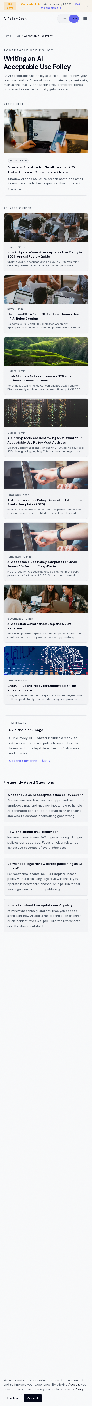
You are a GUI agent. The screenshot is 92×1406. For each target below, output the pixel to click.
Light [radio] (74, 18)
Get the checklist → (60, 6)
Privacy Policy (74, 1389)
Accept (32, 1398)
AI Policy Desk (15, 19)
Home (7, 36)
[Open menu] (85, 18)
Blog (17, 36)
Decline (12, 1398)
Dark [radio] (63, 18)
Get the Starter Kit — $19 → (29, 761)
